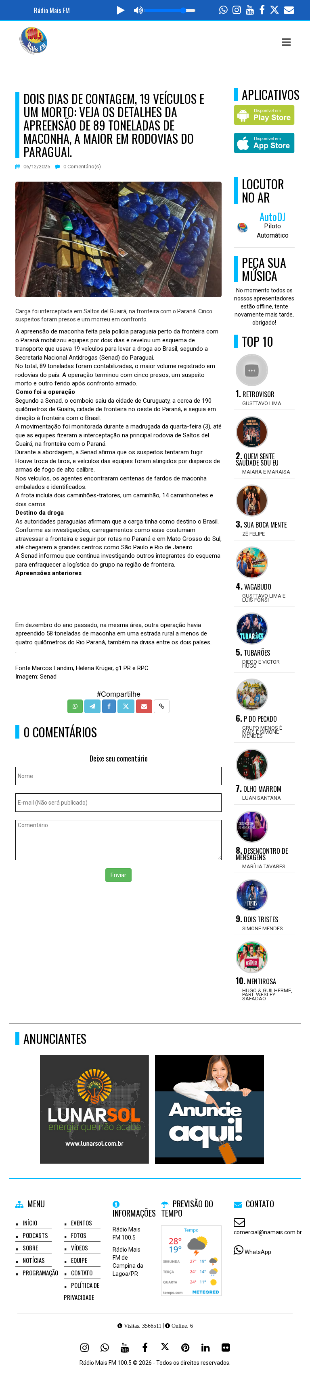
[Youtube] (124, 1347)
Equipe (79, 1260)
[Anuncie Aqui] (98, 1095)
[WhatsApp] (104, 1347)
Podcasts (35, 1235)
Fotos (78, 1235)
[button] (286, 42)
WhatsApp (258, 1252)
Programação (40, 1272)
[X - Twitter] (165, 1347)
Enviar (118, 875)
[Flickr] (225, 1347)
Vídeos (79, 1247)
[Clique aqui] (213, 1095)
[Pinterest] (185, 1347)
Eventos (81, 1222)
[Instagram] (84, 1347)
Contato (81, 1272)
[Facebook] (144, 1347)
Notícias (34, 1260)
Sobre (30, 1247)
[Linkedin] (205, 1347)
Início (30, 1222)
